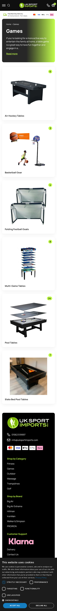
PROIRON (12, 526)
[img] (28, 5)
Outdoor (11, 473)
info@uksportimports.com (25, 440)
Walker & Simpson (16, 521)
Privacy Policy (41, 577)
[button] (28, 600)
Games (10, 468)
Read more (12, 53)
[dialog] (28, 584)
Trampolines (13, 483)
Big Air (10, 501)
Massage (11, 478)
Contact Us (12, 554)
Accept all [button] (15, 605)
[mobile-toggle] (4, 5)
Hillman (11, 511)
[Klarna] (19, 541)
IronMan (11, 516)
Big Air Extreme (14, 506)
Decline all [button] (41, 605)
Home (8, 24)
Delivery (11, 549)
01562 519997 (18, 434)
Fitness (10, 463)
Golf (9, 488)
